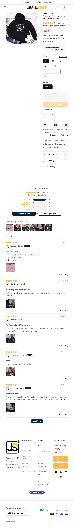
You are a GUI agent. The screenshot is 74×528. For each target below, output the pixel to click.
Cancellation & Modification (43, 483)
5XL (47, 77)
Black (47, 87)
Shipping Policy (44, 451)
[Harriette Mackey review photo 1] (10, 371)
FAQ (61, 466)
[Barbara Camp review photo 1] (10, 267)
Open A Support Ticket (60, 459)
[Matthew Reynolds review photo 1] (10, 303)
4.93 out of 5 (42, 192)
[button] (4, 7)
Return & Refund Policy (43, 465)
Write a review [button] (24, 214)
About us (25, 446)
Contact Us (26, 451)
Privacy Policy (43, 446)
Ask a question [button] (50, 214)
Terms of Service (41, 457)
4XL (56, 71)
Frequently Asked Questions (42, 474)
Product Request (28, 471)
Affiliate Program (25, 465)
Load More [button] (37, 421)
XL (46, 66)
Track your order (26, 457)
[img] (11, 242)
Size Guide (63, 56)
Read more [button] (13, 260)
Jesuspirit (14, 521)
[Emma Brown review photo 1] (10, 338)
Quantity (47, 110)
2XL (55, 66)
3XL (47, 71)
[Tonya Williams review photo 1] (10, 407)
